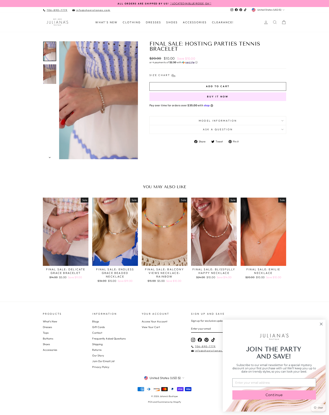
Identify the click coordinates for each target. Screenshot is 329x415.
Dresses (153, 22)
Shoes (172, 22)
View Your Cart (151, 327)
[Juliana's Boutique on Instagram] (193, 340)
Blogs (95, 321)
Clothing (132, 22)
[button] (217, 62)
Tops (46, 332)
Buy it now (217, 96)
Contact (97, 332)
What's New (106, 22)
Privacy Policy (100, 367)
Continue (274, 395)
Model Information (218, 120)
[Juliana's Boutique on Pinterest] (206, 340)
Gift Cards (98, 327)
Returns (96, 349)
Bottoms (48, 338)
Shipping (97, 344)
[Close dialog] (321, 324)
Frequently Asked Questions (109, 338)
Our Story (98, 355)
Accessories (195, 22)
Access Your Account (154, 321)
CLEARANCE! (223, 22)
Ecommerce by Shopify (169, 401)
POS (150, 401)
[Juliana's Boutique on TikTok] (213, 340)
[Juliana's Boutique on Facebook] (200, 340)
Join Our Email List (103, 361)
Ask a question (218, 129)
